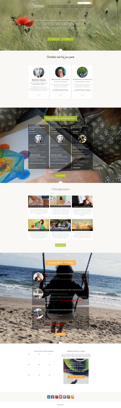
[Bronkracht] (36, 7)
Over (50, 6)
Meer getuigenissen (60, 245)
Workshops (68, 6)
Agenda (74, 6)
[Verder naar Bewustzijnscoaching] (60, 72)
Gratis (84, 6)
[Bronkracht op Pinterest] (68, 397)
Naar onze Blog (60, 334)
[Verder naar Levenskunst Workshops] (82, 72)
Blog (54, 39)
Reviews (80, 6)
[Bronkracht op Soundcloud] (72, 397)
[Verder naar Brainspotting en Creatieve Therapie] (38, 72)
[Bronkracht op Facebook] (52, 397)
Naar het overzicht (60, 175)
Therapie (54, 6)
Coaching (61, 6)
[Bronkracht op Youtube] (60, 397)
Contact (90, 6)
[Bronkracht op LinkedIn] (48, 397)
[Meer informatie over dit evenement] (38, 139)
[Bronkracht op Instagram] (64, 397)
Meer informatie (32, 166)
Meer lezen (38, 95)
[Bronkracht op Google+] (56, 397)
